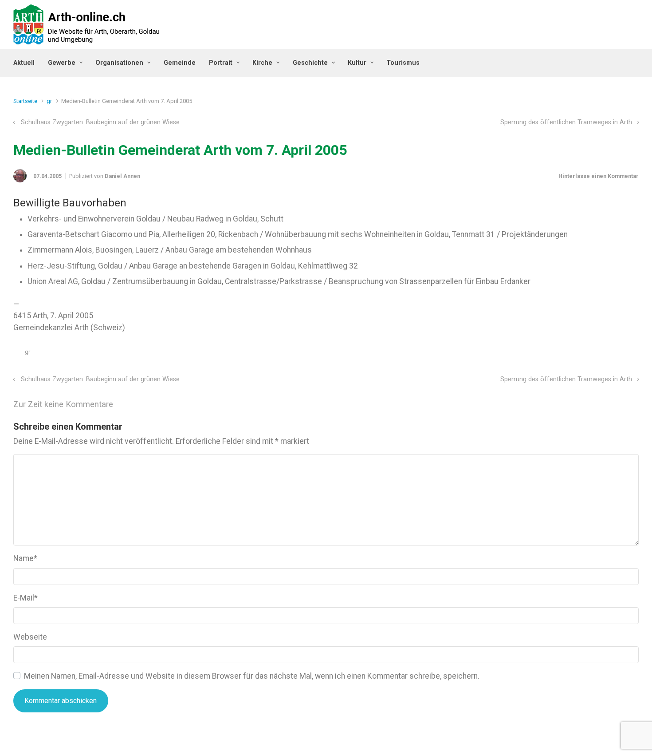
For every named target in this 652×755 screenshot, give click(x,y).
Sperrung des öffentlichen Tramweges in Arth (566, 122)
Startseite (25, 101)
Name (25, 558)
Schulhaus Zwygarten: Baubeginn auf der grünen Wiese (100, 122)
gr (49, 101)
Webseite (30, 636)
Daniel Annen (122, 176)
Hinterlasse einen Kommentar (598, 176)
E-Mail (25, 597)
